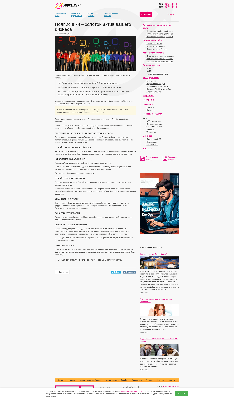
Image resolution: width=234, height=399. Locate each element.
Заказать (172, 380)
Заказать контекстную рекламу (159, 61)
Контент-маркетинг (154, 43)
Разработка (148, 95)
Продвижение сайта (152, 40)
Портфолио (146, 14)
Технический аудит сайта (157, 86)
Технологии (151, 132)
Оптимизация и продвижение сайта (157, 26)
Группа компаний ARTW (171, 386)
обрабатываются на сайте (131, 391)
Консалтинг (151, 80)
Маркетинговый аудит (155, 83)
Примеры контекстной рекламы (159, 58)
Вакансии (150, 110)
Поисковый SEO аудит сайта (158, 89)
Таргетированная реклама (108, 14)
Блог (159, 14)
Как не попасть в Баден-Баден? (153, 254)
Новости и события (152, 113)
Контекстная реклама (92, 14)
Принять (181, 393)
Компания (148, 104)
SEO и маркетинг (153, 121)
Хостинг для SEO (153, 139)
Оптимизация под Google (116, 380)
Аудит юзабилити (153, 91)
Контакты (170, 14)
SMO (148, 68)
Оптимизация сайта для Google (159, 33)
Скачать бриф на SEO (152, 158)
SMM (148, 71)
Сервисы (147, 135)
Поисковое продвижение (75, 14)
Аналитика (150, 129)
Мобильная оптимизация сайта (159, 36)
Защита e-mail (152, 144)
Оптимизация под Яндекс (90, 380)
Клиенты (150, 107)
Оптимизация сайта (59, 14)
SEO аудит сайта (151, 77)
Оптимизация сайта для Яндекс (159, 31)
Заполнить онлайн (172, 158)
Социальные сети (151, 65)
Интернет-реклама (154, 124)
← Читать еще (62, 272)
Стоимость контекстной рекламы (160, 56)
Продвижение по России (156, 49)
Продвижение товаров (155, 46)
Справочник (151, 141)
